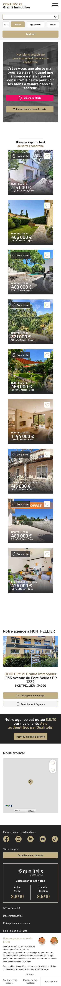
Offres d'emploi (11, 908)
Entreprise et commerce (16, 923)
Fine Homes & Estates (15, 930)
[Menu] (55, 5)
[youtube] (43, 839)
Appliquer (30, 34)
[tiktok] (55, 839)
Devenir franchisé (13, 915)
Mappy (32, 811)
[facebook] (6, 839)
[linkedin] (30, 839)
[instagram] (18, 839)
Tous (6, 24)
